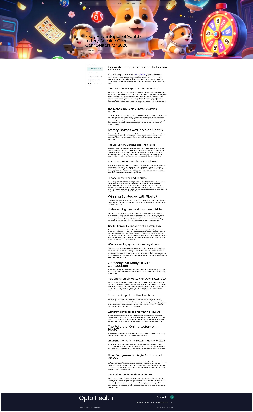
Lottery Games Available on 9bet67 (94, 73)
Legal (172, 407)
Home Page (140, 402)
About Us (159, 407)
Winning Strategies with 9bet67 (95, 76)
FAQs (152, 402)
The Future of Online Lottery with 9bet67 (95, 84)
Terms (168, 407)
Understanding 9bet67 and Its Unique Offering (94, 69)
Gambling (88, 31)
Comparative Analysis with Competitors (93, 80)
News (147, 402)
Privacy (163, 407)
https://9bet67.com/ (141, 74)
